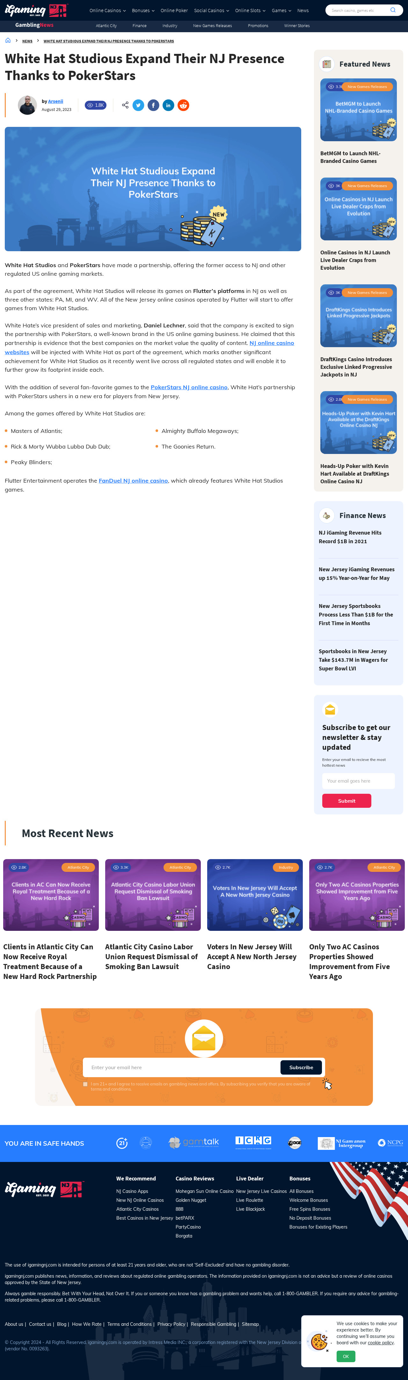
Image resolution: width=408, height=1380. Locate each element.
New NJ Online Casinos (140, 1200)
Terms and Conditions (129, 1324)
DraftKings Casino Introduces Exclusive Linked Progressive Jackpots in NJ (356, 366)
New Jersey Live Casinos (261, 1191)
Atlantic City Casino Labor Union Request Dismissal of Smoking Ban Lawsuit (151, 956)
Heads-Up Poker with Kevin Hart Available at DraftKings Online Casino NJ (354, 473)
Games (279, 10)
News (303, 10)
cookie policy (381, 1343)
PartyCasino (188, 1227)
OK (346, 1356)
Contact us (40, 1324)
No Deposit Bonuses (310, 1218)
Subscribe (301, 1067)
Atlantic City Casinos (137, 1209)
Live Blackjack (250, 1209)
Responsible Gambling (213, 1324)
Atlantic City (106, 25)
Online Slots (247, 10)
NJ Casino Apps (132, 1191)
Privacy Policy (171, 1324)
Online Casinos (105, 10)
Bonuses (140, 10)
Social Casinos (209, 10)
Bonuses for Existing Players (318, 1227)
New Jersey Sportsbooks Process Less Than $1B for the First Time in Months (356, 614)
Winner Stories (297, 25)
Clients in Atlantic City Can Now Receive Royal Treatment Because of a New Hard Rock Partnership (50, 961)
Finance (140, 25)
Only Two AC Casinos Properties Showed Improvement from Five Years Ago (349, 961)
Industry (170, 25)
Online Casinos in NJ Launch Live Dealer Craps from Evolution (355, 260)
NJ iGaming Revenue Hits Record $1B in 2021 (350, 537)
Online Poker (174, 10)
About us (14, 1324)
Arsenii (55, 101)
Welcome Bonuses (308, 1200)
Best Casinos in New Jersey (144, 1218)
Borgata (184, 1236)
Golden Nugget (191, 1200)
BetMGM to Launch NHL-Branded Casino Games (350, 157)
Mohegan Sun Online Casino (205, 1191)
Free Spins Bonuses (309, 1209)
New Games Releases (212, 25)
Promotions (258, 25)
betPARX (185, 1218)
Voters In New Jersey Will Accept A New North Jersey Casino (252, 956)
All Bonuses (301, 1191)
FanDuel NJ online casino (133, 480)
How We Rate (87, 1324)
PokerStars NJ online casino (189, 387)
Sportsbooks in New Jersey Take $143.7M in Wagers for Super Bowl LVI (353, 659)
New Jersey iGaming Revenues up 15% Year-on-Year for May (357, 573)
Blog (61, 1324)
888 (179, 1209)
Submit (346, 801)
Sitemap (250, 1324)
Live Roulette (249, 1200)
